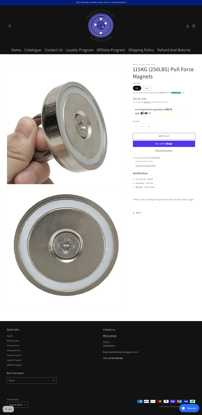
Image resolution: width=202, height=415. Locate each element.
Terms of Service (14, 355)
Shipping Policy (13, 350)
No (137, 88)
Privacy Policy (13, 345)
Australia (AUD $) (15, 405)
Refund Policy (13, 340)
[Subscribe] (53, 381)
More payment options (164, 150)
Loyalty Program (14, 360)
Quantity (136, 121)
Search (10, 336)
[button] (10, 26)
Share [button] (138, 212)
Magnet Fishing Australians (173, 406)
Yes (146, 88)
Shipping (146, 102)
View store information (146, 165)
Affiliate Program (14, 365)
